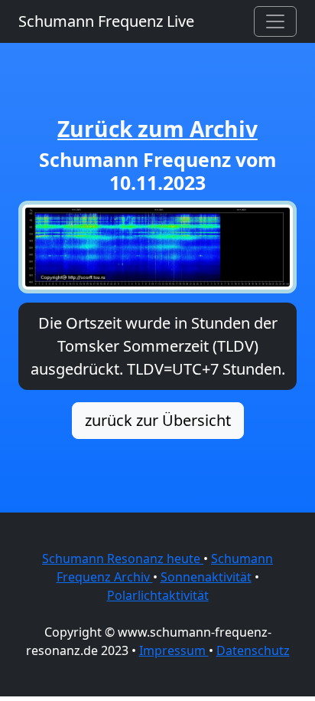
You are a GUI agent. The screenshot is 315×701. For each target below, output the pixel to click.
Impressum (174, 650)
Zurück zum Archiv (157, 128)
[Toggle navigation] (275, 21)
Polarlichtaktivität (158, 595)
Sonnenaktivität (206, 576)
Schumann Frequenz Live (106, 21)
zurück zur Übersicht (158, 420)
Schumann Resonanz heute (122, 558)
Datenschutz (253, 650)
